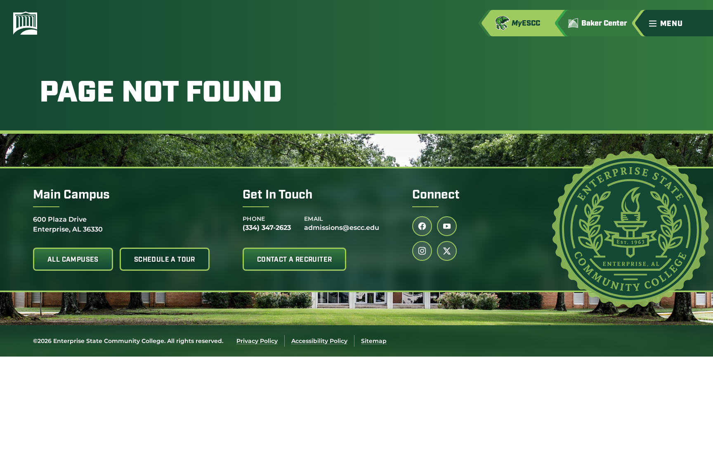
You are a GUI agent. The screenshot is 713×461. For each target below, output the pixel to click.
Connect (436, 195)
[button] (677, 23)
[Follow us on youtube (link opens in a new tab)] (447, 226)
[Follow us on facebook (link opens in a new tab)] (422, 226)
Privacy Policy (257, 341)
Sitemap (374, 341)
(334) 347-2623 (267, 228)
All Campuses (73, 260)
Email (313, 218)
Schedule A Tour (164, 260)
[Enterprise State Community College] (64, 23)
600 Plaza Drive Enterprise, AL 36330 (68, 224)
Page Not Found (161, 94)
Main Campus (71, 195)
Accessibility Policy (319, 341)
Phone (254, 218)
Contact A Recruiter (294, 260)
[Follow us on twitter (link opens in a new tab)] (447, 251)
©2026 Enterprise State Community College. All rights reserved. (128, 341)
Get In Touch (277, 195)
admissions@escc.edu (341, 228)
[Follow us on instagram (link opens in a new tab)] (422, 251)
